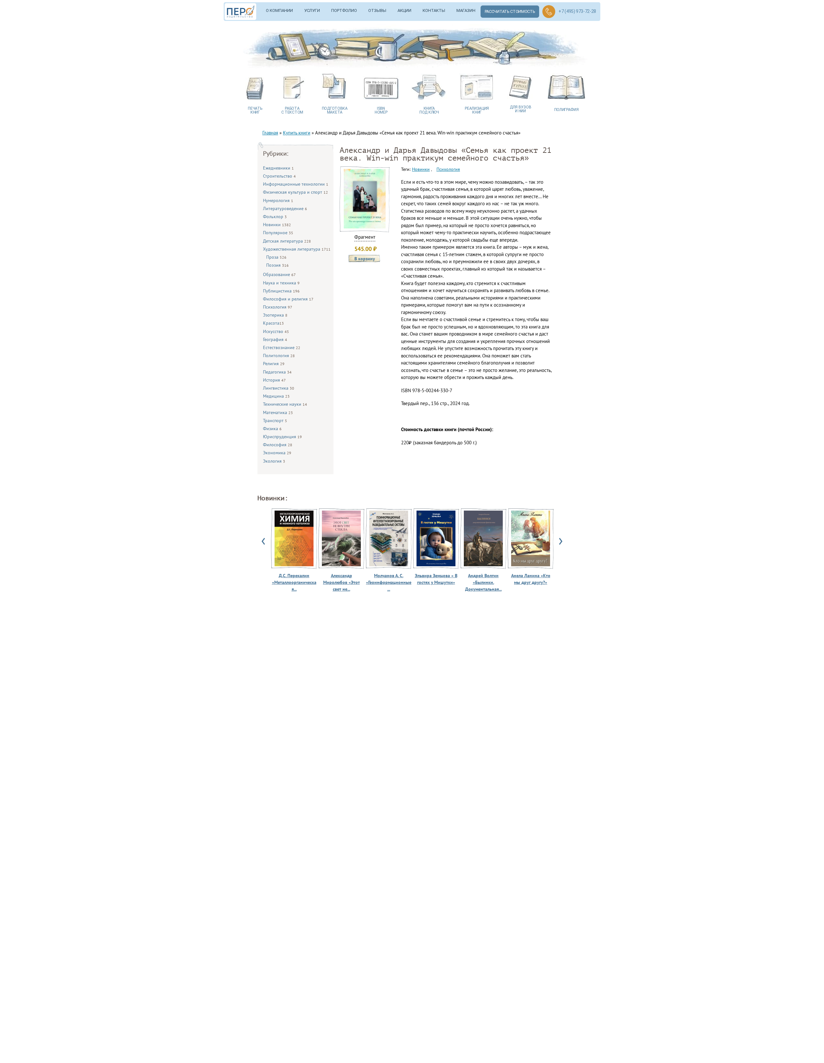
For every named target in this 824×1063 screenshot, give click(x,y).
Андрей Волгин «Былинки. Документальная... (483, 582)
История (274, 380)
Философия (277, 445)
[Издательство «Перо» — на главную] (243, 11)
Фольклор (275, 216)
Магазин (465, 10)
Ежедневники (278, 168)
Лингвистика (278, 388)
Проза (276, 257)
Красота (273, 323)
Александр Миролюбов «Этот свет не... (341, 582)
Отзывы (377, 10)
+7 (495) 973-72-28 (577, 11)
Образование (279, 274)
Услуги (312, 10)
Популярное (278, 233)
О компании (279, 10)
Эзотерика (275, 315)
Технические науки (285, 404)
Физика (272, 428)
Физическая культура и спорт (295, 192)
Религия (274, 363)
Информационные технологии (295, 184)
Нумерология (278, 200)
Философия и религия (288, 299)
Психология (277, 307)
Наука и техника (281, 283)
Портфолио (344, 10)
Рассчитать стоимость (510, 11)
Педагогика (277, 372)
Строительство (279, 176)
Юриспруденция (282, 436)
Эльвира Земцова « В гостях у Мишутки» (436, 579)
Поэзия (277, 265)
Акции (404, 10)
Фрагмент (364, 237)
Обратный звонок (548, 11)
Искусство (276, 331)
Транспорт (275, 420)
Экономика (277, 453)
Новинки (277, 224)
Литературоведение (285, 208)
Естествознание (281, 347)
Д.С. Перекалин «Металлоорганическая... (294, 582)
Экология (274, 461)
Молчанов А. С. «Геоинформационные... (388, 582)
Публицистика (281, 291)
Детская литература (287, 241)
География (275, 339)
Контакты (434, 10)
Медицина (276, 396)
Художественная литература (297, 249)
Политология (279, 355)
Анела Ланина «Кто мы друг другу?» (530, 579)
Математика (278, 412)
